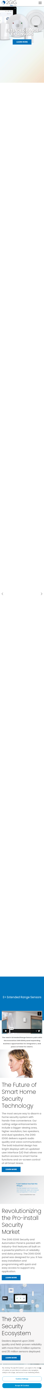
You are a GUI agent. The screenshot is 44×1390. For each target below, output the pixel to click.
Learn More (22, 42)
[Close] (40, 1368)
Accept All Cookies (22, 1385)
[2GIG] (9, 3)
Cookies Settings (22, 1379)
